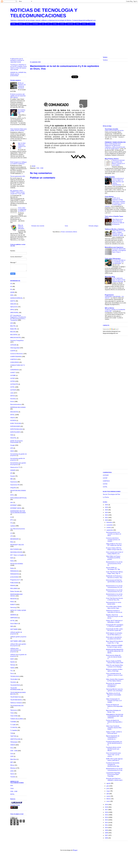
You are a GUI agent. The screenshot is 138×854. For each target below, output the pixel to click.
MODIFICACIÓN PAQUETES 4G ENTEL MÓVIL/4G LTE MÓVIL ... (114, 651)
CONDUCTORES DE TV (17, 365)
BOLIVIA (12, 331)
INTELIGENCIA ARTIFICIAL (18, 498)
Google (12, 445)
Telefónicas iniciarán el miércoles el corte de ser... (114, 611)
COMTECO (13, 359)
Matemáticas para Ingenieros (114, 247)
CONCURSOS (14, 362)
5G (11, 289)
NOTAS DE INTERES (16, 563)
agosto (108, 783)
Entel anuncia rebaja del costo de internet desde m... (113, 657)
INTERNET (35, 24)
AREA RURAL (14, 312)
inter (11, 502)
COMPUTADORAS (15, 356)
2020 (106, 520)
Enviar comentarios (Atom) (69, 231)
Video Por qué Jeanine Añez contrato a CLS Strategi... (114, 666)
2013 (106, 820)
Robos (12, 601)
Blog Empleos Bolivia (112, 158)
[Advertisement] (66, 41)
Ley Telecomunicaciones (17, 528)
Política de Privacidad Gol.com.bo (114, 130)
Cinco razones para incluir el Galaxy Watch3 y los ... (114, 552)
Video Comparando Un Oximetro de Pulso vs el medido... (114, 700)
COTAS (62, 24)
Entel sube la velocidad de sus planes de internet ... (114, 637)
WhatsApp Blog (110, 276)
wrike (11, 771)
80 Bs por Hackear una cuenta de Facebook (22, 85)
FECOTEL (13, 438)
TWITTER (13, 736)
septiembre (109, 530)
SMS (11, 626)
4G (11, 286)
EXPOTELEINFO (15, 432)
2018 (106, 807)
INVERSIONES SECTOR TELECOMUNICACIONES (18, 511)
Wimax (12, 765)
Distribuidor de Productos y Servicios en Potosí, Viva (114, 576)
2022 (106, 515)
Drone (12, 401)
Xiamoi (12, 774)
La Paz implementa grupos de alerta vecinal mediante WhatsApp (118, 280)
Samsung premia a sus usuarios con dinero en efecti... (113, 534)
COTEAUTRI (14, 384)
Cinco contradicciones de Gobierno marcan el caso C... (114, 675)
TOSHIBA (13, 721)
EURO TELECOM (15, 423)
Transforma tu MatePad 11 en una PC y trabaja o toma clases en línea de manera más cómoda (18, 67)
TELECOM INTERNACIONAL (15, 688)
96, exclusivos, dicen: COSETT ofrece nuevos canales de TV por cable (17, 192)
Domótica (13, 398)
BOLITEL (13, 326)
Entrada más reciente (37, 226)
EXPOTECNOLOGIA (16, 429)
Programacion (109, 295)
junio (108, 788)
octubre (108, 527)
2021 (106, 517)
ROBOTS (13, 604)
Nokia (12, 561)
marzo (108, 796)
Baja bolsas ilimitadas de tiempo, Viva (113, 711)
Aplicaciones (14, 306)
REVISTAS (13, 598)
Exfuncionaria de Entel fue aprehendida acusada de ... (114, 581)
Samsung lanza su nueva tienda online (113, 603)
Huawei (12, 476)
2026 (106, 504)
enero (108, 801)
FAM (11, 435)
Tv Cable (13, 724)
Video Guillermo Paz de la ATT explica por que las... (114, 544)
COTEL (55, 24)
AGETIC (12, 301)
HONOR (91, 24)
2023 (106, 512)
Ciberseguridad (14, 348)
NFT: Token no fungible (17, 555)
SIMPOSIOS (14, 617)
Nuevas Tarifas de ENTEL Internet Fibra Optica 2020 (114, 661)
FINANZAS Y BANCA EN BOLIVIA (115, 142)
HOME (13, 24)
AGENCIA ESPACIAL (16, 298)
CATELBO (13, 345)
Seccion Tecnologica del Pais (111, 494)
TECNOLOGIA (14, 676)
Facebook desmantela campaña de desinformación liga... (113, 764)
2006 (106, 838)
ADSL (12, 295)
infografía (13, 487)
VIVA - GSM (39, 168)
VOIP (11, 756)
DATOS (12, 395)
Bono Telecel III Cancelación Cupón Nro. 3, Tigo (114, 642)
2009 (106, 830)
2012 (106, 822)
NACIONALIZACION (16, 552)
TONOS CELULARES (16, 719)
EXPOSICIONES (15, 426)
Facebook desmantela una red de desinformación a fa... (114, 743)
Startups (12, 665)
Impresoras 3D (14, 484)
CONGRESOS (14, 369)
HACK (27, 24)
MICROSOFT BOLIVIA (17, 544)
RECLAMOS (14, 588)
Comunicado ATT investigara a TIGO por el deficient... (114, 625)
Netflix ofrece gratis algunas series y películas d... (114, 759)
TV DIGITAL (13, 727)
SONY (12, 659)
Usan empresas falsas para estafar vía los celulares (18, 129)
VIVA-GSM (70, 24)
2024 (106, 510)
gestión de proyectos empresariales (16, 441)
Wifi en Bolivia (109, 308)
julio (107, 786)
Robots (21, 24)
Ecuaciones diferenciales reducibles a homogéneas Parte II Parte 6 (119, 250)
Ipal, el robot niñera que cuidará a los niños (22, 145)
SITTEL (12, 620)
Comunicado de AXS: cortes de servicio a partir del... (114, 629)
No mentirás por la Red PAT (21, 111)
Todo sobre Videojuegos (113, 258)
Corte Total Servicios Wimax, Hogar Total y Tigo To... (114, 572)
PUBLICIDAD (14, 582)
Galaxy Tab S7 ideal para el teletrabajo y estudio (114, 621)
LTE (11, 536)
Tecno (12, 673)
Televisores (13, 710)
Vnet (11, 753)
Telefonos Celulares (16, 702)
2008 (106, 832)
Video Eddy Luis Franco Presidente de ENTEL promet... (113, 557)
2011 (106, 825)
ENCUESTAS (14, 412)
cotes (12, 393)
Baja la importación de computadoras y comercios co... (112, 737)
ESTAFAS (13, 420)
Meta (11, 542)
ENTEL (84, 24)
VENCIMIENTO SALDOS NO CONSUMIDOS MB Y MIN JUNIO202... (114, 716)
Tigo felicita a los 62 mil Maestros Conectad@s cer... (113, 694)
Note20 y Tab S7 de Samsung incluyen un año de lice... (114, 616)
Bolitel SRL (13, 329)
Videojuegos (14, 742)
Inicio (66, 226)
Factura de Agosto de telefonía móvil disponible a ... (114, 706)
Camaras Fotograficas (17, 340)
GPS (11, 448)
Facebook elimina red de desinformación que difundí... (113, 749)
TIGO (77, 24)
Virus (11, 747)
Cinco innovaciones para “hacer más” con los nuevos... (113, 754)
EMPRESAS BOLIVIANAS (18, 407)
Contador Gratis (15, 805)
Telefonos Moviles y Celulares (114, 229)
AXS (43, 24)
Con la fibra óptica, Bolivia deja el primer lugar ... (113, 607)
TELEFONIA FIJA (15, 697)
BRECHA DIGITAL (15, 337)
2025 (106, 507)
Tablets (12, 667)
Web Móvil (13, 759)
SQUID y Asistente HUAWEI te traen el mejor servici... (114, 646)
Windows (13, 768)
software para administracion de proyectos (15, 650)
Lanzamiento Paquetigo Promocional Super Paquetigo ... (113, 774)
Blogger (75, 850)
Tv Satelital (13, 730)
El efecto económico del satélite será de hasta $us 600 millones (18, 95)
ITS (11, 523)
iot (11, 517)
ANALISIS (13, 304)
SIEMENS (13, 615)
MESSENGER (14, 539)
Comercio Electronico (16, 353)
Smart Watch (14, 623)
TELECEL (13, 682)
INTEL (12, 495)
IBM (11, 479)
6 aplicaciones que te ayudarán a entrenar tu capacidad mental (17, 60)
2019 (106, 804)
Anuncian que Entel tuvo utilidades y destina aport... (114, 779)
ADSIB (12, 292)
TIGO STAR (13, 716)
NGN (11, 558)
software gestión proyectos (18, 636)
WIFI (11, 762)
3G (11, 283)
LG (11, 533)
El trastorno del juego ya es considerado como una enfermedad (118, 261)
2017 (106, 809)
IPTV (11, 520)
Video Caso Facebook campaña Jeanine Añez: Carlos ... (114, 727)
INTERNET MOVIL (15, 508)
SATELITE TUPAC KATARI (18, 610)
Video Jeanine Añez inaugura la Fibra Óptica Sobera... (114, 680)
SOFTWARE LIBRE (16, 641)
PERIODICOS (14, 571)
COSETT (13, 372)
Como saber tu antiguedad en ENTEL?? (22, 209)
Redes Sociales (15, 591)
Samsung (13, 607)
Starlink (12, 662)
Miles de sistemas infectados (21, 226)
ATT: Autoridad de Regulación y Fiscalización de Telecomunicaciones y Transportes (18, 318)
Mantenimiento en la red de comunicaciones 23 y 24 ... (114, 586)
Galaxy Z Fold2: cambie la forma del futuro (114, 732)
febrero (108, 798)
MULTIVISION (14, 549)
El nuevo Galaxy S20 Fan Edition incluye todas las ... (114, 548)
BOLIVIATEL (14, 334)
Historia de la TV (15, 467)
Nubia (12, 568)
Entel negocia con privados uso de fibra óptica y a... (114, 633)
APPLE (12, 309)
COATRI (12, 350)
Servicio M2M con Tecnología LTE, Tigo (113, 568)
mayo (108, 791)
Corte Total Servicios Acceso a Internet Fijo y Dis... (114, 599)
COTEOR (13, 390)
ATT (48, 24)
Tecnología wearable (111, 129)
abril (107, 793)
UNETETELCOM (15, 739)
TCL (11, 670)
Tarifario (105, 60)
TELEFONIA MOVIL (16, 700)
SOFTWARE (14, 629)
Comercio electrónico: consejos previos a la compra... (113, 539)
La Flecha (106, 497)
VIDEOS (12, 745)
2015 (106, 815)
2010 (106, 827)
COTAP (12, 378)
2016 (106, 812)
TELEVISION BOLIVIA (16, 705)
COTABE (13, 375)
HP (11, 473)
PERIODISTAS (14, 574)
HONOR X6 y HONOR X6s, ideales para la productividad (18, 74)
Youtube (12, 776)
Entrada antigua (93, 226)
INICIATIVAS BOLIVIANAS (18, 490)
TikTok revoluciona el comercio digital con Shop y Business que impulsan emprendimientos (118, 182)
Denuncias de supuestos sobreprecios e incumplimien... (113, 685)
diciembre (109, 522)
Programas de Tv (15, 580)
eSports (12, 417)
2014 (106, 817)
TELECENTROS (15, 685)
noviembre (109, 525)
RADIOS (12, 585)
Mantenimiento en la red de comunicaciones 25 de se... (114, 563)
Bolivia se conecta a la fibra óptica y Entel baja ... (114, 670)
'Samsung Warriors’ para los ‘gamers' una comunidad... (114, 689)
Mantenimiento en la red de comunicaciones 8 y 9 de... (114, 769)
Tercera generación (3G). (17, 176)
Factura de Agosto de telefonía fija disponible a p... (114, 722)
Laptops (12, 526)
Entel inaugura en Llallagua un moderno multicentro (18, 162)
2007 (106, 835)
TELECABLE (14, 679)
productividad (14, 577)
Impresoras (13, 482)
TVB (11, 733)
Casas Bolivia (109, 196)
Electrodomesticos (15, 404)
